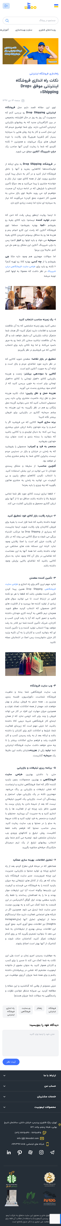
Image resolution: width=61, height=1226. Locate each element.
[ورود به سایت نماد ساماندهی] (49, 1179)
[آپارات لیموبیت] (30, 1152)
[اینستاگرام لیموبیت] (41, 1152)
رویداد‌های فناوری (47, 29)
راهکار (39, 1008)
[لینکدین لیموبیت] (9, 1152)
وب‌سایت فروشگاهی (25, 1010)
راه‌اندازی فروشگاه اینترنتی (43, 73)
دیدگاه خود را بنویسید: (43, 1025)
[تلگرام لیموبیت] (52, 1152)
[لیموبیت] (30, 6)
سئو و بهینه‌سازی (23, 29)
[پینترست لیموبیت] (20, 1152)
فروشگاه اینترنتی (52, 1010)
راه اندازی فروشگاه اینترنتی (10, 1011)
